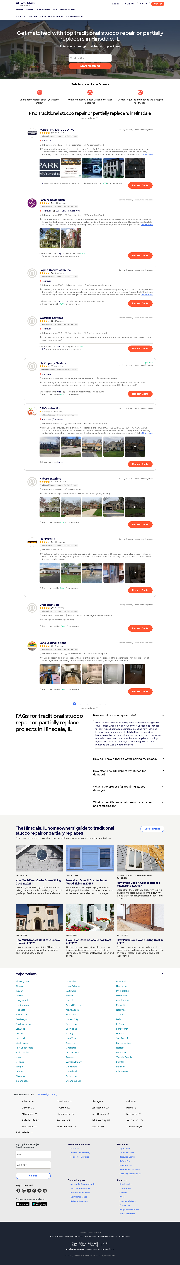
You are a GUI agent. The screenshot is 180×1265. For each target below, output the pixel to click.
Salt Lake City (123, 1043)
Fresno (19, 995)
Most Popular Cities (24, 1094)
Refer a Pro (125, 1161)
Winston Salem (74, 1062)
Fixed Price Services (79, 1157)
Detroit (70, 1000)
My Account (125, 1148)
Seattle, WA (98, 1126)
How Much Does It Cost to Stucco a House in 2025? (38, 941)
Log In (143, 3)
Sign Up (158, 3)
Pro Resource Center (80, 1192)
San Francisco (23, 1024)
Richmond (121, 1052)
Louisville (71, 981)
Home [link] (18, 16)
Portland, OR (63, 1120)
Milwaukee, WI (29, 1114)
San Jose (20, 1028)
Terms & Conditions (106, 1249)
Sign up (33, 1175)
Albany (69, 1033)
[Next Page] (112, 703)
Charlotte (71, 1047)
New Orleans (73, 986)
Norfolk (120, 1047)
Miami (19, 1057)
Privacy (75, 1244)
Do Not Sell (92, 1244)
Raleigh (70, 1057)
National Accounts (78, 1201)
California (82, 1244)
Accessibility (103, 1244)
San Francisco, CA (66, 1126)
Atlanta (19, 1071)
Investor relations (127, 1201)
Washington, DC (134, 1126)
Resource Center (127, 1157)
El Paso (120, 1024)
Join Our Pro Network (80, 1188)
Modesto (20, 1010)
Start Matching (90, 66)
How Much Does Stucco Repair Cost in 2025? (88, 941)
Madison (120, 1066)
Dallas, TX (131, 1101)
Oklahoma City (74, 1081)
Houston (120, 1033)
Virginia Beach (124, 1057)
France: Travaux (56, 1237)
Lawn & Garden (43, 10)
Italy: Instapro (90, 1237)
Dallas (119, 1019)
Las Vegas (71, 1028)
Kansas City (72, 1019)
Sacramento (22, 1014)
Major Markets (26, 974)
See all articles (152, 828)
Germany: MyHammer (74, 1237)
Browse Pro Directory (80, 1152)
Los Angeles (22, 1005)
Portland (121, 981)
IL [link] (25, 16)
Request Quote (140, 185)
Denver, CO (28, 1107)
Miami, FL (131, 1107)
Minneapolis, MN (65, 1114)
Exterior (29, 10)
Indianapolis (22, 1081)
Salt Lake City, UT (101, 1120)
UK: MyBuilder (124, 1237)
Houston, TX (63, 1107)
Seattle (120, 1062)
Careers (123, 1192)
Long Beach (22, 1000)
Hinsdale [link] (33, 16)
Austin (119, 1014)
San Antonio (122, 1038)
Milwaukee (122, 1071)
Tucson (19, 991)
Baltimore (71, 991)
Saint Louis (71, 1024)
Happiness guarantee (129, 1209)
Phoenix (20, 986)
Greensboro (72, 1052)
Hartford (20, 1038)
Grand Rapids (73, 1005)
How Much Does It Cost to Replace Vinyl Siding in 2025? (138, 884)
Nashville (121, 1010)
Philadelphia (122, 991)
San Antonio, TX (134, 1120)
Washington (22, 1043)
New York (71, 1038)
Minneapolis (72, 1010)
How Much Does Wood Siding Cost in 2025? (140, 941)
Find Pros (74, 1148)
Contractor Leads (78, 1197)
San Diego (21, 1019)
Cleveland (71, 1071)
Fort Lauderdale (24, 1047)
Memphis (121, 1005)
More (55, 10)
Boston (70, 995)
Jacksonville (22, 1052)
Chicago (20, 1076)
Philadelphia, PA (30, 1120)
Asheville (71, 1043)
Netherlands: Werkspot (107, 1237)
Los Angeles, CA (100, 1107)
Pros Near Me (126, 1165)
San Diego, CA (29, 1126)
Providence (122, 1000)
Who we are (125, 1188)
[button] (50, 168)
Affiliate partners (127, 1214)
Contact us (125, 1205)
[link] (90, 133)
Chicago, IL (98, 1101)
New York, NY (133, 1114)
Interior (19, 10)
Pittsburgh (121, 995)
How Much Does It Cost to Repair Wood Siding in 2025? (87, 882)
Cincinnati (71, 1066)
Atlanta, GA (28, 1101)
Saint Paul (71, 1014)
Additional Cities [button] (23, 1132)
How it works (125, 1184)
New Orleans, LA (101, 1114)
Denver (20, 1033)
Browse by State (46, 1094)
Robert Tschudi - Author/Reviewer (134, 876)
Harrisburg (122, 986)
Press (122, 1197)
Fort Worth (122, 1028)
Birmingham (22, 981)
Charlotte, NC (64, 1101)
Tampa (19, 1066)
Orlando (20, 1062)
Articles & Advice (68, 10)
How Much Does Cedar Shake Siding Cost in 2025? (38, 882)
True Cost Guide (127, 1152)
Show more (147, 154)
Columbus (71, 1076)
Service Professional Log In (82, 1184)
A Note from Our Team (130, 1169)
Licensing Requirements (130, 1174)
